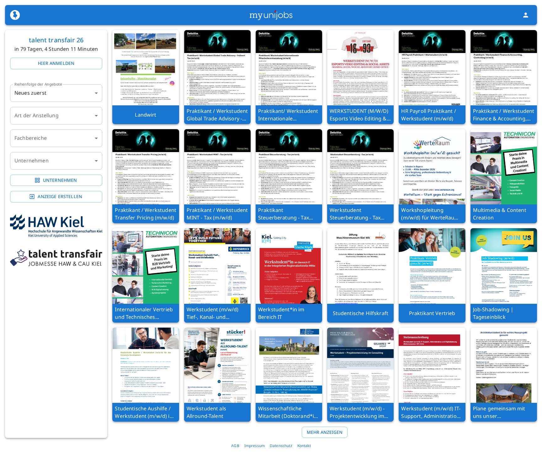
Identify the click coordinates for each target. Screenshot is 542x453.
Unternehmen (60, 180)
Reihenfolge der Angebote (38, 84)
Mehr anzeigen (325, 432)
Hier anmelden (56, 63)
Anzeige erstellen (60, 196)
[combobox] (56, 115)
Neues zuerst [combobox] (30, 92)
